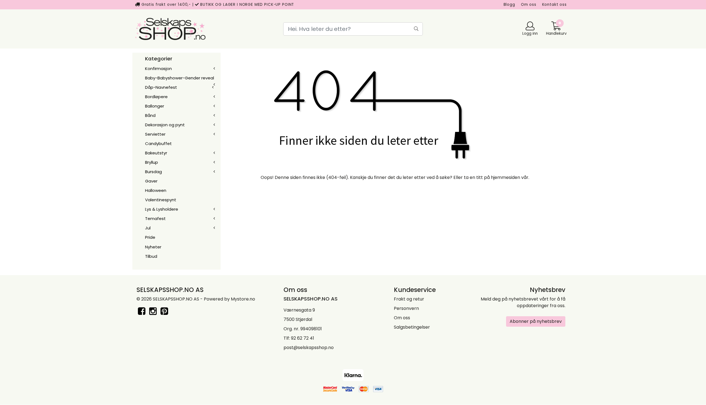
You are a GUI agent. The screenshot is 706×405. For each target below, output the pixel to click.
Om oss (528, 4)
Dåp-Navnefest (161, 87)
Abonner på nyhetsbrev (536, 321)
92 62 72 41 (302, 338)
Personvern (406, 308)
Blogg (509, 4)
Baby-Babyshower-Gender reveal (179, 78)
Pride (150, 237)
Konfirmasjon (158, 68)
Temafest (155, 218)
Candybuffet (158, 143)
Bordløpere (156, 97)
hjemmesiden (505, 177)
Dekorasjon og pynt (165, 125)
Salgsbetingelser (412, 327)
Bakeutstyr (156, 153)
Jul (148, 228)
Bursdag (153, 172)
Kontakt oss (554, 4)
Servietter (155, 134)
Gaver (151, 181)
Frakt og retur (409, 299)
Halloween (155, 190)
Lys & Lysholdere (161, 209)
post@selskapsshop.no (309, 347)
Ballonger (154, 106)
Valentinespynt (160, 200)
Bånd (150, 115)
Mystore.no (243, 299)
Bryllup (151, 162)
